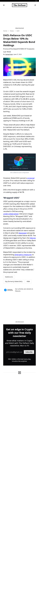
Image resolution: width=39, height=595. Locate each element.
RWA (28, 281)
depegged (23, 233)
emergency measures (23, 254)
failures (33, 238)
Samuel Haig (9, 54)
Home (5, 31)
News (12, 31)
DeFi (18, 31)
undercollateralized (11, 214)
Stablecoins (9, 277)
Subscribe (28, 352)
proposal (30, 178)
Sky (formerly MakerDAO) (13, 281)
